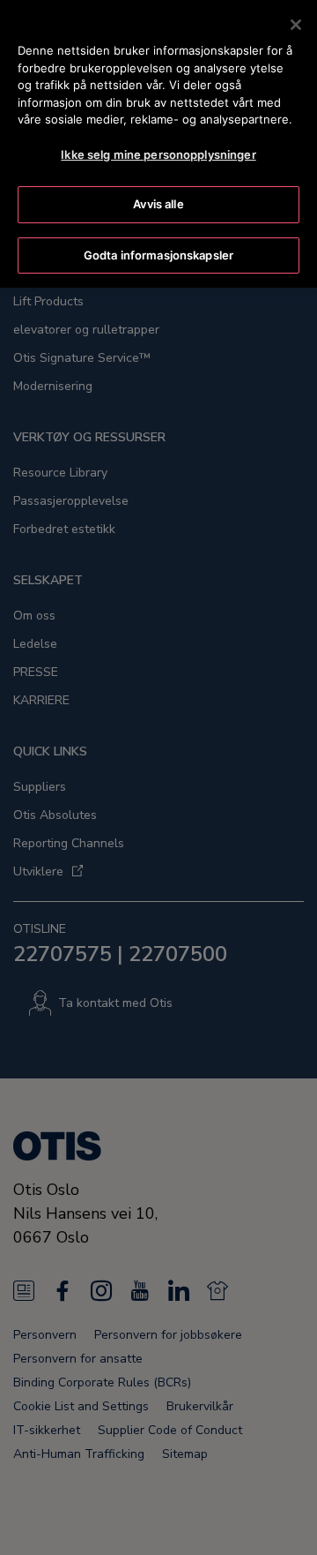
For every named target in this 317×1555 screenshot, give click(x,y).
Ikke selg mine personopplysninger (158, 154)
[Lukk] (295, 24)
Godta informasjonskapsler (158, 255)
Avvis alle (158, 204)
